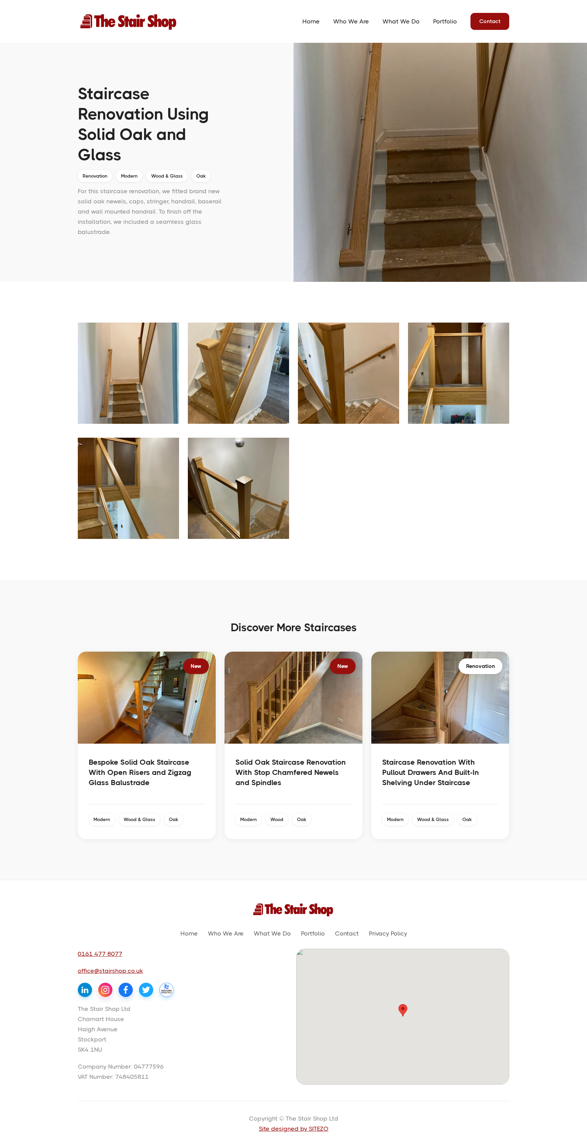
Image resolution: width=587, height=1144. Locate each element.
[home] (129, 21)
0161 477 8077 (100, 953)
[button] (402, 1010)
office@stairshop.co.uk (110, 970)
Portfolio (445, 21)
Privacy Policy (388, 933)
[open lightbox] (128, 373)
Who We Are (351, 21)
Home (311, 21)
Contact (489, 21)
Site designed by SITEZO (293, 1128)
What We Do (401, 21)
